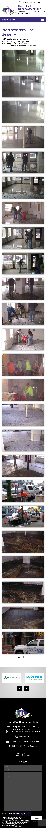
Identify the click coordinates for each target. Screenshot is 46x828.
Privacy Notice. (18, 825)
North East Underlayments (23, 722)
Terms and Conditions (23, 756)
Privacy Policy (23, 753)
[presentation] (19, 688)
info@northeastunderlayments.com (25, 741)
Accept (37, 818)
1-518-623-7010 (29, 2)
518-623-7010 (25, 736)
